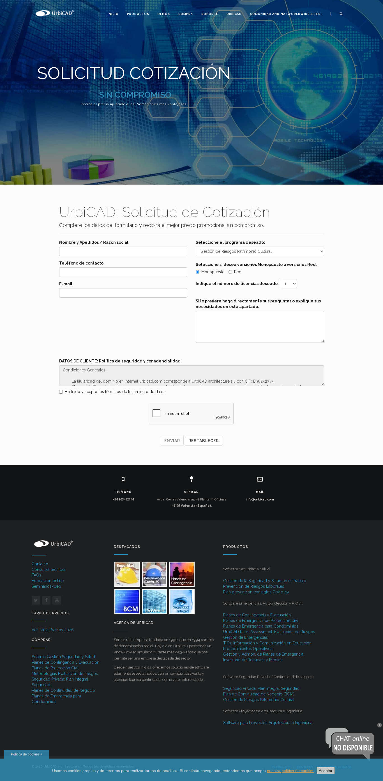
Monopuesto (213, 272)
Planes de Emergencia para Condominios (260, 626)
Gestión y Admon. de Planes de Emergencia (263, 654)
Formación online (48, 580)
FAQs (36, 575)
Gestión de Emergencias (245, 637)
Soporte (209, 13)
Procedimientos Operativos (248, 648)
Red (237, 272)
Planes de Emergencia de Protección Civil (261, 620)
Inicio (113, 13)
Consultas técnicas (49, 569)
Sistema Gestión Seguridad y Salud (63, 656)
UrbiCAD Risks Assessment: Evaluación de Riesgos (269, 632)
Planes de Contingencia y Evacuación (65, 662)
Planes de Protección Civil (55, 668)
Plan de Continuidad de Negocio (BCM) (258, 694)
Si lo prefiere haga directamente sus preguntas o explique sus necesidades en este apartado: (258, 304)
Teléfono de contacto (81, 263)
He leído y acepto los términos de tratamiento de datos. (115, 391)
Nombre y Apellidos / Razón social (93, 242)
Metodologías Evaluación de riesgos (65, 673)
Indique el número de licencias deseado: (237, 283)
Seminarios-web (46, 586)
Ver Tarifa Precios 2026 (53, 630)
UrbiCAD (234, 13)
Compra (185, 13)
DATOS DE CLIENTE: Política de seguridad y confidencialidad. (120, 361)
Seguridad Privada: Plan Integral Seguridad (261, 688)
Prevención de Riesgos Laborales (253, 586)
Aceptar (326, 770)
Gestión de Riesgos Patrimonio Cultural (258, 699)
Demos (164, 13)
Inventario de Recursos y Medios (253, 660)
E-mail (65, 284)
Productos (138, 13)
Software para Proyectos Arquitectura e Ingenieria (267, 722)
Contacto (40, 564)
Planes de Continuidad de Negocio (63, 690)
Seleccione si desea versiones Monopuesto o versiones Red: (256, 264)
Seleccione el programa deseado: (230, 242)
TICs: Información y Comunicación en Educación (267, 643)
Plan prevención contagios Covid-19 (256, 592)
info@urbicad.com (260, 499)
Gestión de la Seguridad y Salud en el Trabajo (264, 580)
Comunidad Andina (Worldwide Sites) (286, 13)
